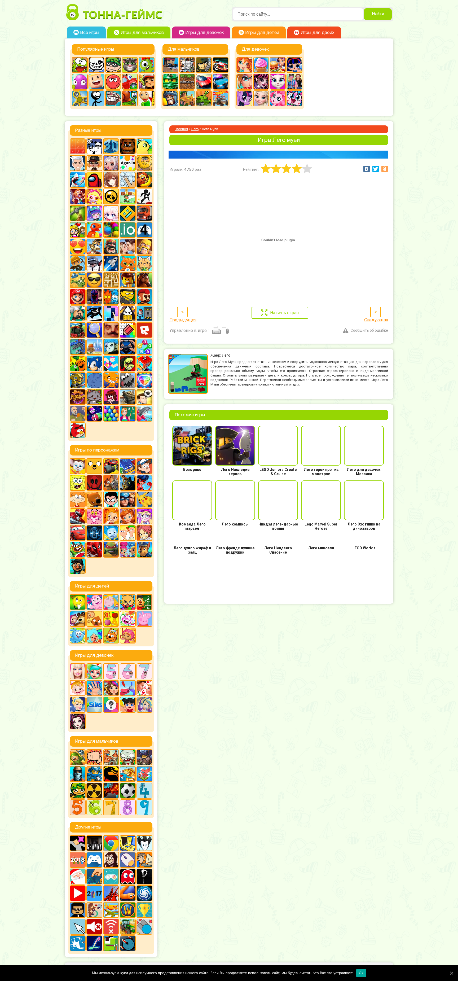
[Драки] (94, 757)
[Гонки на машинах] (220, 65)
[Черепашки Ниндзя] (111, 550)
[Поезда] (78, 330)
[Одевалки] (294, 82)
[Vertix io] (78, 910)
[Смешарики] (78, 635)
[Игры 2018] (78, 860)
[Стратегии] (111, 791)
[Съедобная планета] (128, 380)
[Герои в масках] (128, 466)
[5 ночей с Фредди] (128, 146)
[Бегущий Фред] (78, 196)
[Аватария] (111, 163)
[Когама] (96, 82)
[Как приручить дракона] (128, 483)
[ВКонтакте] (366, 169)
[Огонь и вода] (111, 297)
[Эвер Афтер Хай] (78, 721)
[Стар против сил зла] (144, 516)
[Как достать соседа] (94, 247)
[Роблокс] (144, 330)
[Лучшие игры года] (144, 910)
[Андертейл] (96, 65)
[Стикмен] (96, 98)
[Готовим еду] (261, 65)
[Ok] (451, 973)
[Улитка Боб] (130, 98)
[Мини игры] (94, 860)
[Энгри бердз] (78, 430)
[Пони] (244, 98)
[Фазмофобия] (144, 876)
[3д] (111, 146)
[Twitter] (375, 169)
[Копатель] (78, 263)
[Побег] (144, 313)
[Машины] (204, 82)
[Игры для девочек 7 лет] (144, 671)
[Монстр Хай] (261, 82)
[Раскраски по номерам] (128, 330)
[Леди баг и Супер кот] (144, 483)
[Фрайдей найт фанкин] (111, 397)
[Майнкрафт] (187, 82)
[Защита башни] (111, 757)
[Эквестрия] (278, 98)
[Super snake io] (111, 943)
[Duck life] (144, 146)
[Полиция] (220, 82)
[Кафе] (278, 65)
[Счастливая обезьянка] (111, 380)
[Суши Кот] (94, 380)
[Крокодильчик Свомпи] (78, 280)
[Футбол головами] (144, 397)
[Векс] (144, 196)
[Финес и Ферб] (128, 533)
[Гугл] (111, 843)
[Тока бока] (94, 635)
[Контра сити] (78, 774)
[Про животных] (94, 619)
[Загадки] (78, 602)
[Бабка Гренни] (94, 843)
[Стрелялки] (187, 98)
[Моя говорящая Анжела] (278, 82)
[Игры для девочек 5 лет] (111, 671)
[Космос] (111, 263)
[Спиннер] (80, 98)
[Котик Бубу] (128, 263)
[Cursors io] (78, 927)
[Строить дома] (144, 363)
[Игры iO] (128, 230)
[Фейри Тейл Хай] (144, 705)
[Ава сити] (94, 163)
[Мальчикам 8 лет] (128, 807)
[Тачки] (78, 533)
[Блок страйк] (170, 65)
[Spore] (144, 893)
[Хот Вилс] (220, 98)
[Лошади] (144, 280)
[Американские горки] (111, 893)
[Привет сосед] (111, 330)
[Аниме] (111, 180)
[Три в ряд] (144, 380)
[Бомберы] (94, 196)
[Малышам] (128, 602)
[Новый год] (78, 876)
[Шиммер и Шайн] (128, 550)
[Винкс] (244, 65)
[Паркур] (94, 313)
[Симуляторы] (128, 347)
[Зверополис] (111, 483)
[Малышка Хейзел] (78, 688)
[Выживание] (78, 213)
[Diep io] (144, 927)
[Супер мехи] (78, 380)
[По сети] (111, 876)
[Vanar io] (128, 943)
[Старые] (128, 876)
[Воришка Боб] (113, 65)
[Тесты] (111, 705)
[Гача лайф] (111, 213)
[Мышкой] (128, 860)
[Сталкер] (94, 791)
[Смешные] (78, 363)
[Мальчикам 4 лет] (144, 791)
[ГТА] (187, 65)
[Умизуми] (128, 635)
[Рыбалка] (128, 774)
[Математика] (144, 602)
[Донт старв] (144, 843)
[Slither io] (128, 893)
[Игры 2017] (94, 893)
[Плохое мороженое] (128, 313)
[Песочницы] (94, 876)
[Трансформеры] (94, 533)
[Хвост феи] (144, 533)
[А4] (78, 163)
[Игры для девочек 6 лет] (128, 671)
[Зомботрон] (144, 757)
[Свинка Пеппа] (144, 619)
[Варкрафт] (128, 910)
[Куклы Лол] (294, 65)
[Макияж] (244, 82)
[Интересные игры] (78, 247)
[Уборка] (128, 705)
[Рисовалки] (128, 619)
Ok (361, 973)
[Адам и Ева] (144, 163)
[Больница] (94, 671)
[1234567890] (78, 146)
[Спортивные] (111, 363)
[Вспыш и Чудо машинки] (111, 466)
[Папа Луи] (78, 313)
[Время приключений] (94, 466)
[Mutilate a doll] (78, 843)
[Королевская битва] (94, 263)
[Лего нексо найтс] (94, 774)
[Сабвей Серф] (147, 82)
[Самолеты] (144, 774)
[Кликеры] (80, 82)
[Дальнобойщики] (144, 213)
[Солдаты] (78, 791)
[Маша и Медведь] (78, 619)
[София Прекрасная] (128, 516)
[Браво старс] (111, 196)
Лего (195, 129)
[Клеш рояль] (111, 247)
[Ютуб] (78, 893)
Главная (181, 129)
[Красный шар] (113, 82)
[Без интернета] (111, 927)
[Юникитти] (294, 98)
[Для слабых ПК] (128, 843)
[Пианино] (111, 313)
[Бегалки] (144, 180)
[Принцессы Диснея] (78, 705)
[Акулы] (78, 180)
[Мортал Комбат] (111, 774)
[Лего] (128, 280)
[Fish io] (78, 943)
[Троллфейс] (113, 98)
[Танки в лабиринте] (204, 98)
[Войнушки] (78, 757)
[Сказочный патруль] (111, 516)
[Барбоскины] (78, 466)
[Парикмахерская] (111, 688)
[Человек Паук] (94, 550)
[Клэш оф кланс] (144, 247)
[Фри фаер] (128, 397)
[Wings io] (111, 910)
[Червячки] (94, 414)
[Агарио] (128, 163)
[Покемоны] (144, 499)
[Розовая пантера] (94, 516)
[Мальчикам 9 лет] (144, 807)
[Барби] (78, 671)
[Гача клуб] (94, 213)
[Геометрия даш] (128, 213)
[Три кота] (111, 635)
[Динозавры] (94, 230)
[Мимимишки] (94, 499)
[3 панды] (94, 146)
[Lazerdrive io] (94, 943)
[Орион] (144, 297)
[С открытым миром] (94, 347)
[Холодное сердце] (261, 98)
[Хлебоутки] (78, 550)
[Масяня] (78, 499)
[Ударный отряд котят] (94, 397)
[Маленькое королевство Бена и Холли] (111, 602)
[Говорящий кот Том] (130, 65)
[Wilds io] (94, 910)
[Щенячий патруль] (144, 550)
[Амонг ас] (94, 180)
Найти (378, 14)
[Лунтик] (94, 602)
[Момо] (111, 860)
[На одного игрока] (144, 860)
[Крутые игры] (94, 280)
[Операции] (94, 688)
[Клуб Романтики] (128, 247)
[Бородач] (78, 566)
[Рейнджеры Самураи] (78, 516)
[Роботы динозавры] (78, 347)
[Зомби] (128, 757)
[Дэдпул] (94, 483)
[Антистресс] (128, 180)
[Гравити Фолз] (144, 466)
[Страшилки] (128, 363)
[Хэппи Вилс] (78, 414)
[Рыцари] (170, 98)
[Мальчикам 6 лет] (94, 807)
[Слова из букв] (144, 347)
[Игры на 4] (144, 230)
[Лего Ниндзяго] (170, 82)
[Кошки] (144, 263)
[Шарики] (111, 414)
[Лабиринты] (111, 280)
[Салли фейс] (111, 347)
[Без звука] (94, 927)
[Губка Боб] (78, 483)
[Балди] (147, 98)
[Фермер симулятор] (128, 927)
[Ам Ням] (80, 65)
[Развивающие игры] (111, 619)
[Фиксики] (111, 533)
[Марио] (78, 297)
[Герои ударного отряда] (204, 65)
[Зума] (111, 230)
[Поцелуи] (144, 688)
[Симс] (94, 705)
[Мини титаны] (111, 499)
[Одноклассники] (384, 169)
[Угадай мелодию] (78, 397)
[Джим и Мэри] (78, 230)
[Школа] (128, 414)
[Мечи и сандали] (94, 297)
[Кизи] (147, 65)
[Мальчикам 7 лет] (111, 807)
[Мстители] (128, 499)
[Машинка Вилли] (130, 82)
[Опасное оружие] (128, 297)
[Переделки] (128, 688)
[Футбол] (128, 791)
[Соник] (94, 363)
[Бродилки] (128, 196)
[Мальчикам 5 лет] (78, 807)
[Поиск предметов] (94, 330)
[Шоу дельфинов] (144, 414)
